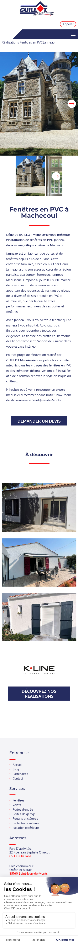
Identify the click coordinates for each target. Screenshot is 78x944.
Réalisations (10, 42)
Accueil (17, 764)
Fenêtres (18, 800)
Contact (18, 778)
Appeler (68, 24)
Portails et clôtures (25, 818)
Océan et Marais (20, 870)
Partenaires (20, 773)
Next (72, 104)
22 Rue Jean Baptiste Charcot (29, 852)
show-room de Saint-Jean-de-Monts (36, 400)
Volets (17, 805)
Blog (16, 769)
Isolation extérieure (26, 827)
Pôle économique (21, 866)
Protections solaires (26, 823)
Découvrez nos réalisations (39, 693)
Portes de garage (24, 814)
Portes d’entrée (23, 809)
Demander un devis (39, 421)
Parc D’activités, (20, 849)
